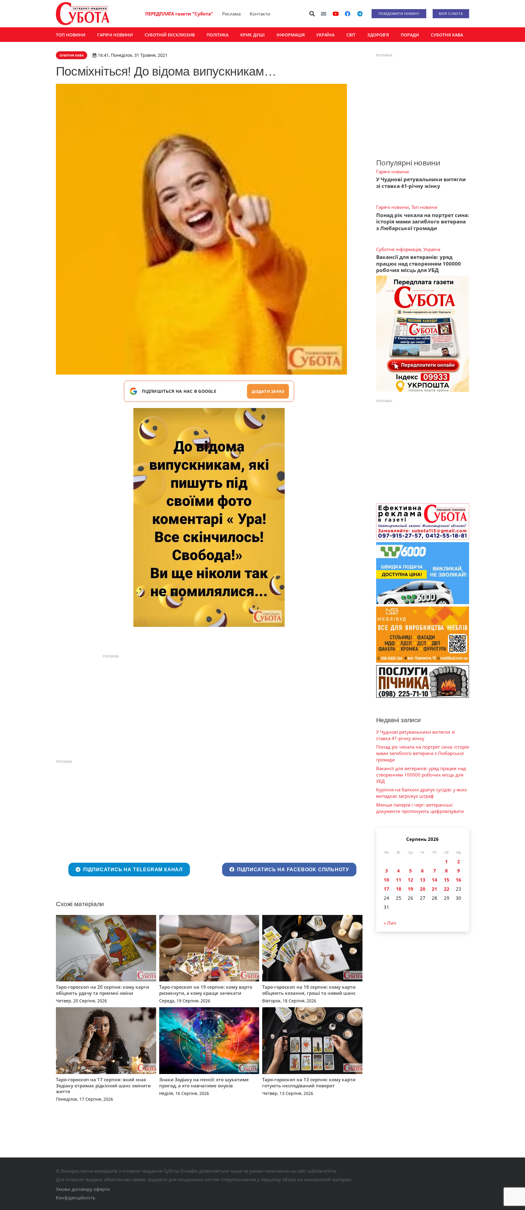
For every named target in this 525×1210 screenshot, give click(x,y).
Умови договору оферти (83, 1189)
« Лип (390, 923)
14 (434, 880)
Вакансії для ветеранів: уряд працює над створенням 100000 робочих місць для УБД (418, 263)
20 (422, 889)
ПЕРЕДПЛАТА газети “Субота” (179, 14)
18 (398, 889)
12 (410, 880)
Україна (431, 249)
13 (422, 880)
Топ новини (424, 207)
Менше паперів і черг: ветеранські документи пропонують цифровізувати (420, 808)
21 (434, 889)
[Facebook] (347, 13)
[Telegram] (359, 13)
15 (446, 880)
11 (398, 880)
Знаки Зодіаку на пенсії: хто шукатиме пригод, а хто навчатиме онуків (204, 1082)
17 (386, 889)
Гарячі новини (392, 171)
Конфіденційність (75, 1198)
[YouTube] (335, 13)
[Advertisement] (209, 704)
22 (446, 889)
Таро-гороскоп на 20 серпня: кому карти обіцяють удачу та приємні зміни (102, 990)
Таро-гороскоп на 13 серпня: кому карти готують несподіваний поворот (308, 1082)
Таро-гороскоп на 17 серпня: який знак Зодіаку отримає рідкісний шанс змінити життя (103, 1085)
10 (386, 880)
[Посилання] (82, 13)
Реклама (231, 14)
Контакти (260, 14)
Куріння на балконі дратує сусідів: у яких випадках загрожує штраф (421, 793)
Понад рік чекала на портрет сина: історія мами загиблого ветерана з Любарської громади (422, 222)
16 (458, 880)
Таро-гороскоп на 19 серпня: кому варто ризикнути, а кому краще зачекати (205, 990)
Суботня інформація (398, 249)
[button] (312, 13)
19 (410, 889)
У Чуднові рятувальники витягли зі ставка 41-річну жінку (421, 182)
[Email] (323, 13)
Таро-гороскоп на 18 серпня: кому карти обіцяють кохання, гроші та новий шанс (308, 990)
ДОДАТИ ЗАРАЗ (268, 391)
